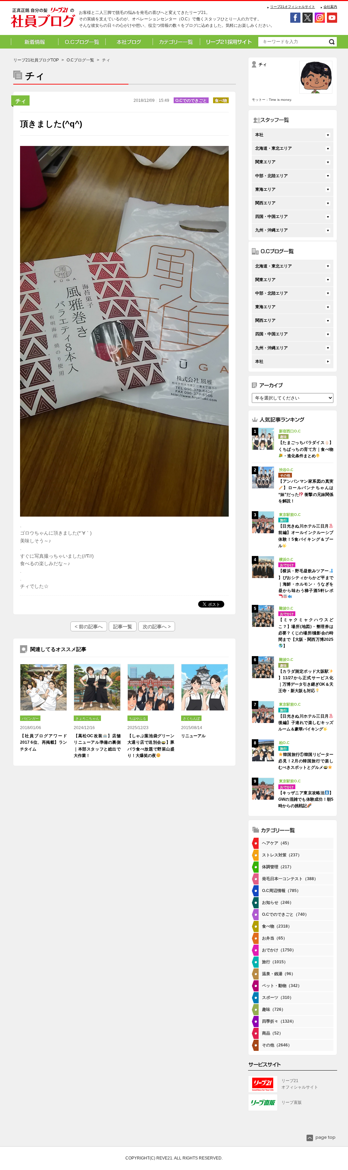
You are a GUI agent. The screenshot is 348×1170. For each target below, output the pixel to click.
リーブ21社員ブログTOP (36, 60)
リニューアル (193, 735)
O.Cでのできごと (191, 100)
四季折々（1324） (279, 1021)
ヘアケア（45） (276, 843)
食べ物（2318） (277, 926)
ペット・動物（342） (282, 985)
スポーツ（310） (278, 997)
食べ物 (221, 100)
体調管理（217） (278, 867)
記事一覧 (122, 626)
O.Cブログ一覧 (80, 60)
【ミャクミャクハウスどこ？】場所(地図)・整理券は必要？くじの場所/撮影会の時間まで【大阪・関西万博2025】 (305, 632)
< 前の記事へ (89, 626)
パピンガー (30, 718)
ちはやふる (137, 718)
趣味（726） (273, 1009)
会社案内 (330, 6)
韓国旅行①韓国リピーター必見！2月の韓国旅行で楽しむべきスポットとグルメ (305, 761)
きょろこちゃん (87, 718)
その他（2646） (277, 1045)
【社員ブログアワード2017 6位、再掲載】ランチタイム (43, 742)
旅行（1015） (275, 962)
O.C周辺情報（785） (281, 890)
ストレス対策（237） (282, 855)
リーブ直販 (291, 1102)
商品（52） (272, 1033)
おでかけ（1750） (279, 950)
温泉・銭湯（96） (278, 973)
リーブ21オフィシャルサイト (292, 6)
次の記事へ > (157, 626)
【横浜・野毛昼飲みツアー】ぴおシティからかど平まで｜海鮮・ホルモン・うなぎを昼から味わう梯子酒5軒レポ (305, 581)
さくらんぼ (191, 718)
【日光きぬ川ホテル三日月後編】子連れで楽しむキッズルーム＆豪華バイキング (305, 722)
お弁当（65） (274, 938)
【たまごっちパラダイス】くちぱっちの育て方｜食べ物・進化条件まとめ (305, 449)
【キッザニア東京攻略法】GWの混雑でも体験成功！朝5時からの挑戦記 (305, 799)
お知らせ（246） (278, 902)
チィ (20, 101)
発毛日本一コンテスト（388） (290, 878)
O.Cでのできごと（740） (285, 914)
